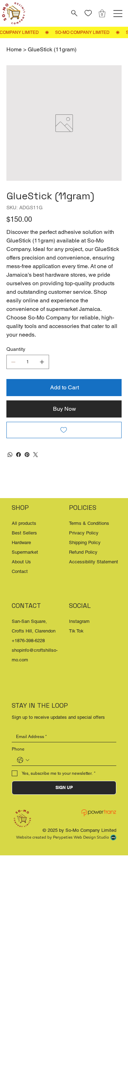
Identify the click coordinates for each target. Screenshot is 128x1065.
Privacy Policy (83, 533)
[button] (102, 13)
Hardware (21, 542)
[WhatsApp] (10, 454)
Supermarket (25, 552)
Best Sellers (24, 533)
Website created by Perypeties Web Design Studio (62, 837)
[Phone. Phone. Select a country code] (23, 760)
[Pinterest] (27, 454)
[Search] (73, 13)
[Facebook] (18, 454)
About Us (21, 561)
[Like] (88, 13)
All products (24, 523)
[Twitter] (35, 454)
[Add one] (42, 362)
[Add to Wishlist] (64, 430)
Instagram (79, 621)
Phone (18, 749)
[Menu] (117, 13)
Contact (20, 571)
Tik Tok (76, 631)
